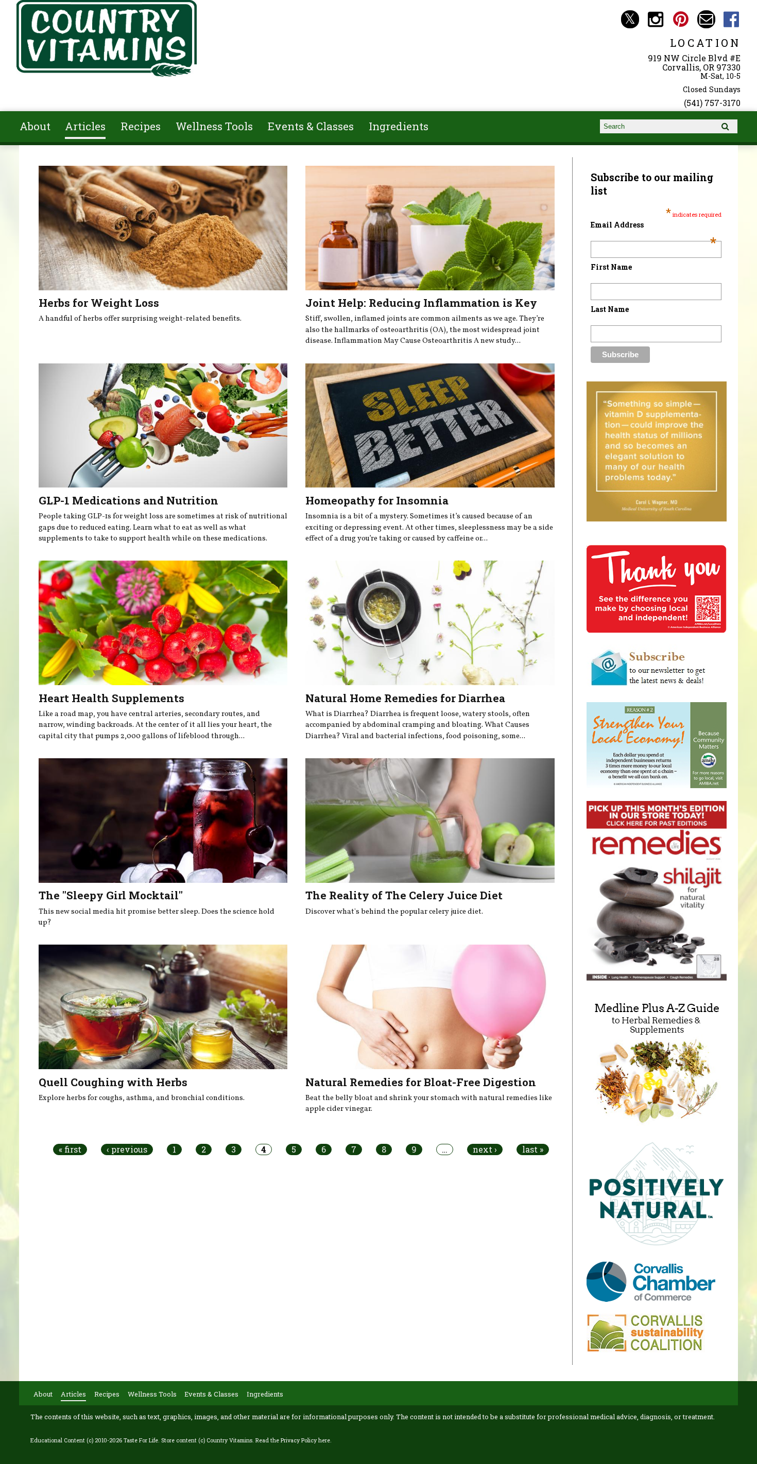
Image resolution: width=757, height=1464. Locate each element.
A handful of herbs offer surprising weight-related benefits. (140, 318)
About (35, 126)
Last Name (610, 309)
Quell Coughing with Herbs (113, 1082)
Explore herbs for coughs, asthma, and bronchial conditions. (142, 1098)
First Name (611, 267)
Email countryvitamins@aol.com (706, 19)
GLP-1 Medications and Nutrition (128, 500)
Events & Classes (311, 126)
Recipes (141, 126)
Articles (85, 126)
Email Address (653, 225)
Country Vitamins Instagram (655, 19)
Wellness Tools (214, 126)
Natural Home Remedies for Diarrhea (405, 698)
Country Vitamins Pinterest (681, 19)
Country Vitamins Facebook (731, 19)
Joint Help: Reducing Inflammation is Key (421, 302)
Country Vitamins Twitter (630, 19)
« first (70, 1149)
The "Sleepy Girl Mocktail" (111, 895)
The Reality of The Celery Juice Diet (404, 895)
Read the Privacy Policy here (292, 1440)
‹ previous (127, 1149)
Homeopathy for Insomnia (377, 500)
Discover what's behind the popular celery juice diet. (394, 912)
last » (532, 1149)
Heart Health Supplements (111, 698)
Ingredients (398, 126)
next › (485, 1149)
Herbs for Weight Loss (99, 302)
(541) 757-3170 (712, 102)
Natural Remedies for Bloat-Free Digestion (420, 1082)
